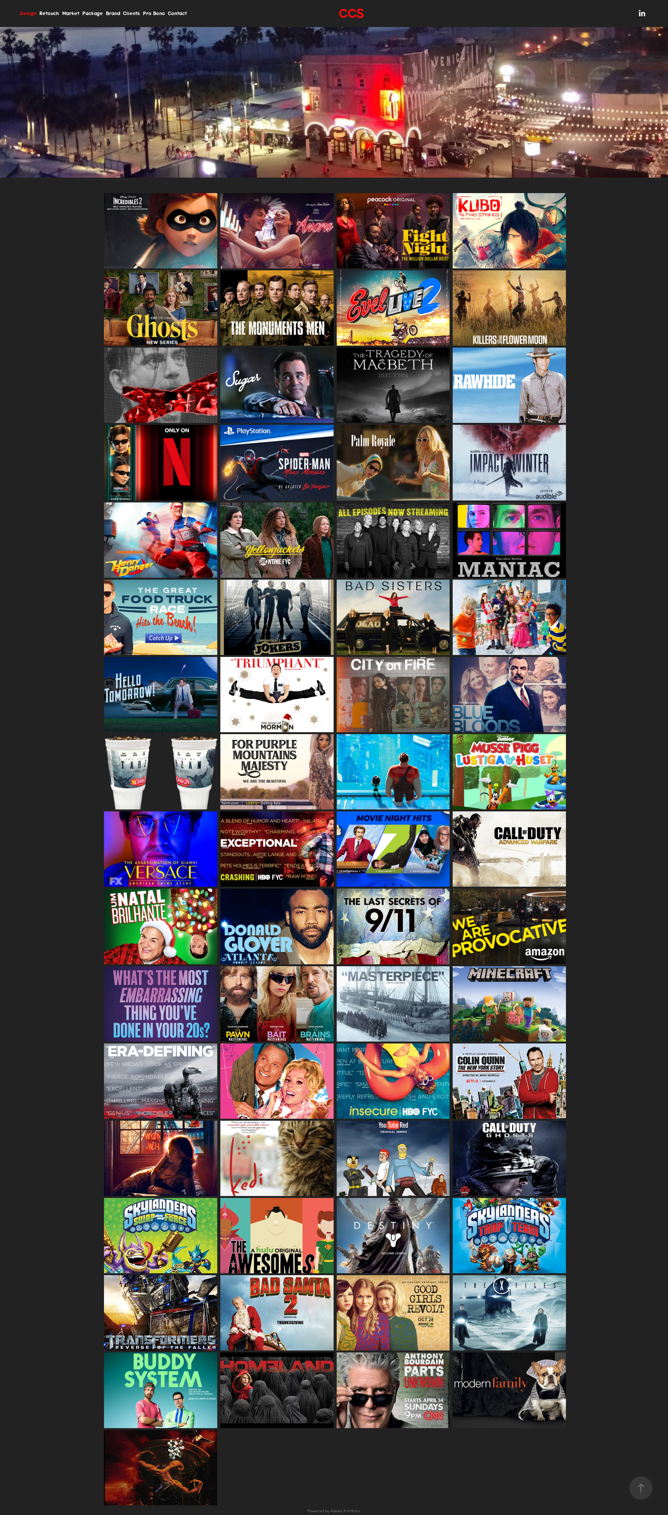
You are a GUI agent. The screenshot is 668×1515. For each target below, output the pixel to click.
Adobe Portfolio (345, 1511)
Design (28, 13)
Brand (113, 13)
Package (92, 13)
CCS (351, 13)
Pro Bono (154, 13)
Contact (177, 13)
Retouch (49, 13)
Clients (131, 13)
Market (70, 13)
